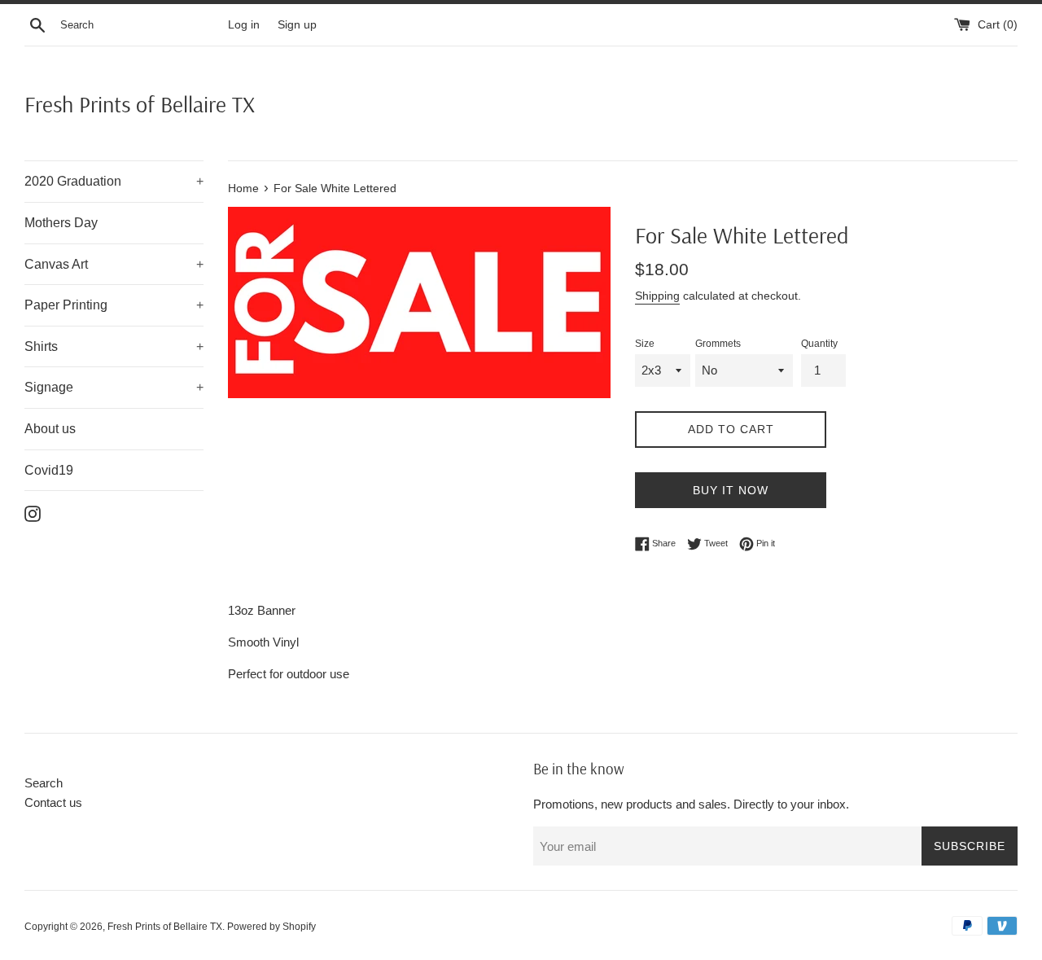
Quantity (819, 343)
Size (645, 343)
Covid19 (48, 470)
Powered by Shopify (271, 926)
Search (43, 783)
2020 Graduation (114, 181)
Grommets (718, 343)
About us (50, 429)
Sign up (297, 25)
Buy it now (730, 490)
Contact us (53, 802)
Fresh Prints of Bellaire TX (139, 104)
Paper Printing (114, 305)
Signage (114, 387)
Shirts (114, 346)
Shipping (657, 295)
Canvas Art (114, 264)
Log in (244, 25)
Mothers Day (61, 223)
